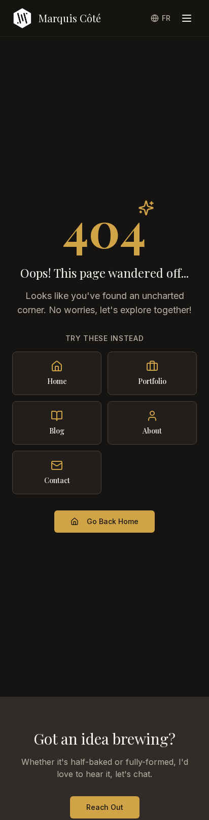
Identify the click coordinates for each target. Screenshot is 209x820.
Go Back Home (112, 521)
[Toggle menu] (187, 18)
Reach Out (104, 807)
